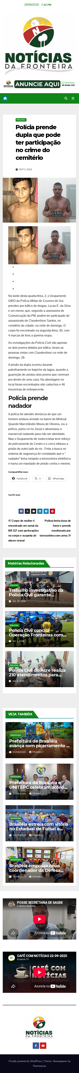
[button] (65, 98)
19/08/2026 (20, 835)
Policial (21, 120)
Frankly (38, 752)
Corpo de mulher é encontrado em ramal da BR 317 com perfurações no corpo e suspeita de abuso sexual (23, 530)
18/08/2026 (20, 876)
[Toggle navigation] (73, 98)
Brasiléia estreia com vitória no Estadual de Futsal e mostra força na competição (39, 828)
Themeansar (39, 1066)
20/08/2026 (20, 793)
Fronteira (15, 735)
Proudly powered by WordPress (26, 1061)
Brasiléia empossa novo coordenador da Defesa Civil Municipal (34, 870)
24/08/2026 (20, 752)
